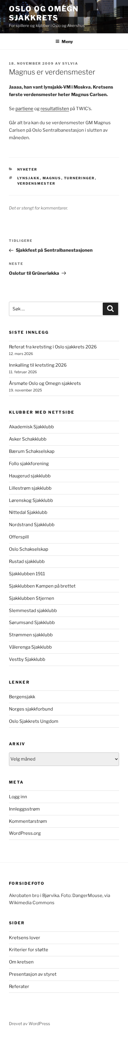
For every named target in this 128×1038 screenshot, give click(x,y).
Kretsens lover (24, 937)
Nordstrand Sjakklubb (31, 524)
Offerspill (19, 537)
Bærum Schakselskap (31, 451)
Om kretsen (21, 962)
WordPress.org (25, 833)
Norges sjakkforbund (31, 709)
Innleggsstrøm (24, 809)
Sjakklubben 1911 (27, 573)
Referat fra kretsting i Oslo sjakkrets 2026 (53, 347)
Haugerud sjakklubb (30, 476)
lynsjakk (28, 178)
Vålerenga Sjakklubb (30, 647)
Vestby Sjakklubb (27, 659)
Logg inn (18, 796)
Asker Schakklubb (27, 439)
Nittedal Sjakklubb (28, 512)
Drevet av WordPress (29, 1023)
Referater (19, 986)
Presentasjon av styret (33, 974)
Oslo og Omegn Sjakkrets (44, 13)
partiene (24, 108)
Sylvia (70, 63)
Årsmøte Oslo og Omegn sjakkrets (45, 383)
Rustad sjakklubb (27, 561)
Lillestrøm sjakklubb (30, 488)
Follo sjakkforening (29, 463)
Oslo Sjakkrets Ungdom (33, 721)
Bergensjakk (22, 696)
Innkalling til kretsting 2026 (38, 365)
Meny (67, 41)
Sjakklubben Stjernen (31, 598)
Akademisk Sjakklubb (31, 427)
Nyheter (27, 169)
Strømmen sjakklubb (31, 635)
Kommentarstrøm (28, 821)
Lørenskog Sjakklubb (31, 500)
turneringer (79, 178)
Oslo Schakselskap (28, 549)
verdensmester (36, 183)
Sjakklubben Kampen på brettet (42, 586)
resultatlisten (54, 108)
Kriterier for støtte (28, 949)
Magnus (52, 178)
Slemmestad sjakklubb (33, 610)
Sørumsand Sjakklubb (32, 622)
